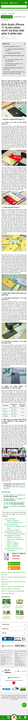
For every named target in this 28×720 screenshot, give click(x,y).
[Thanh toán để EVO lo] (20, 639)
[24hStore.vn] (14, 3)
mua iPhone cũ (13, 472)
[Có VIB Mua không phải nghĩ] (8, 639)
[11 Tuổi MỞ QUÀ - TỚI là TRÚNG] (7, 601)
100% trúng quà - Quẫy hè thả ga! (6, 617)
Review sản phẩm (7, 16)
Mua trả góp (15, 568)
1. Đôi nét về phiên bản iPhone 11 (11, 46)
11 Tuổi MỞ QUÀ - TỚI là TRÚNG (6, 606)
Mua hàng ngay (15, 563)
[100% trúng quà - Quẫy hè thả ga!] (7, 612)
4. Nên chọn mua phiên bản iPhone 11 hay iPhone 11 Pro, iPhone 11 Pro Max (14, 72)
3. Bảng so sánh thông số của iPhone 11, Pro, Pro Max (13, 68)
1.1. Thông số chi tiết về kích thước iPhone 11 (14, 49)
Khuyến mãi (5, 20)
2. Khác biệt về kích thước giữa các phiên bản (13, 56)
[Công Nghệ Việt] (8, 646)
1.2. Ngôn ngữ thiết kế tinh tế (12, 53)
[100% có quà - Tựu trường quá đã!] (20, 601)
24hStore (6, 473)
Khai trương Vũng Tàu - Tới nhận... (20, 617)
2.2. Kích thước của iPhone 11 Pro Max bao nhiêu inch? (14, 64)
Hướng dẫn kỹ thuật (20, 16)
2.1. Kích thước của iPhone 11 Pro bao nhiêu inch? (14, 60)
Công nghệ (11, 13)
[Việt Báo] (20, 646)
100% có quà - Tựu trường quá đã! (20, 606)
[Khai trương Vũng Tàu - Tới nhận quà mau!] (20, 612)
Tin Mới (4, 13)
